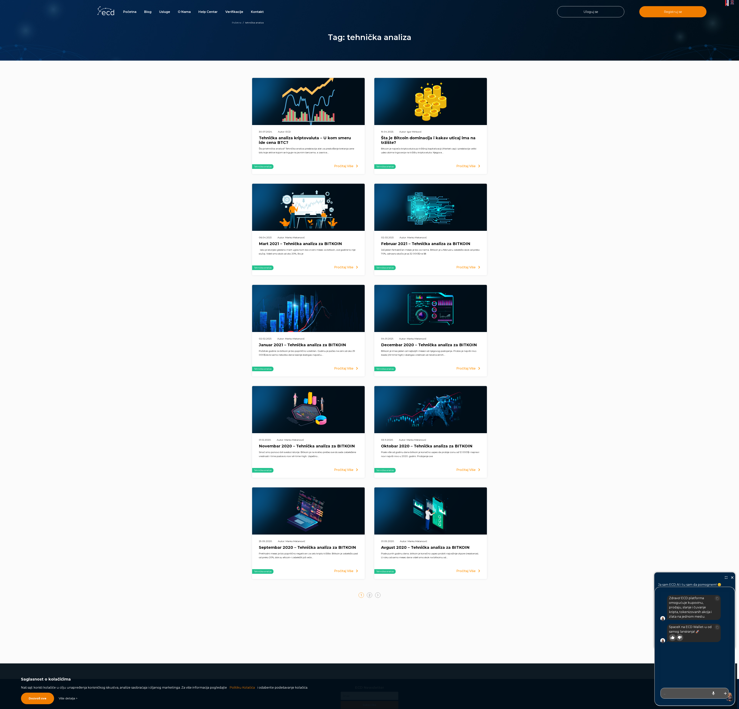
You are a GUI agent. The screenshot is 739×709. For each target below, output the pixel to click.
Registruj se (673, 12)
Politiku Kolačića (242, 687)
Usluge (164, 12)
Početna (129, 12)
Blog (147, 12)
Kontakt (257, 12)
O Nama (184, 12)
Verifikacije (234, 12)
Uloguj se (591, 12)
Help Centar (208, 12)
